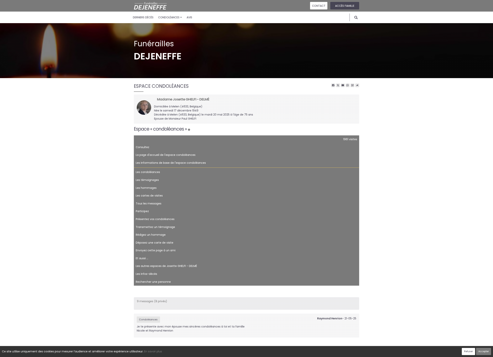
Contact (318, 6)
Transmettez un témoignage (155, 227)
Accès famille (344, 6)
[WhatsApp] (348, 85)
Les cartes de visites (149, 195)
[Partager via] (357, 85)
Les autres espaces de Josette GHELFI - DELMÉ (166, 266)
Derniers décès (143, 17)
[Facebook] (333, 85)
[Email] (343, 85)
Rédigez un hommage (151, 235)
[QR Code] (352, 85)
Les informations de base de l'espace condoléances (171, 163)
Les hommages (146, 188)
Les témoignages (147, 180)
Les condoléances (148, 172)
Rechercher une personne (153, 282)
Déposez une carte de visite (154, 243)
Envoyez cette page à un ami (155, 250)
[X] (338, 85)
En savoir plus (153, 351)
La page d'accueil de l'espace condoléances (165, 155)
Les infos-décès (146, 274)
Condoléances (168, 17)
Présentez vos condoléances (155, 219)
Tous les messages (148, 203)
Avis (189, 17)
